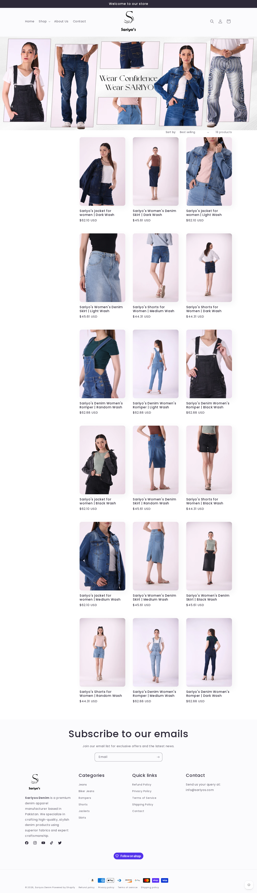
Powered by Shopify (63, 887)
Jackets (84, 811)
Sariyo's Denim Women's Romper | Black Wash (208, 405)
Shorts (83, 804)
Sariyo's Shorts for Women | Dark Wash (204, 309)
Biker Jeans (86, 791)
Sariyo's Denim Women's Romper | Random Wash (101, 405)
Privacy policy (106, 887)
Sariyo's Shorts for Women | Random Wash (101, 694)
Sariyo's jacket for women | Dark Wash (97, 213)
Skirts (82, 818)
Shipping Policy (142, 804)
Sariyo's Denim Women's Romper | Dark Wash (208, 694)
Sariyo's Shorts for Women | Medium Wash (153, 309)
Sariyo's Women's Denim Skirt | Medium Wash (154, 598)
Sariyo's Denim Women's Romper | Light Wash (154, 405)
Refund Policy (141, 784)
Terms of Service (144, 798)
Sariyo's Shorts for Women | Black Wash (204, 501)
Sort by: (171, 132)
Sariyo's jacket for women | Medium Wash (100, 598)
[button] (44, 21)
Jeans (83, 784)
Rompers (85, 798)
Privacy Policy (141, 791)
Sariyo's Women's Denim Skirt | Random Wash (154, 501)
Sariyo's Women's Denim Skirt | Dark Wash (154, 213)
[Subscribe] (158, 757)
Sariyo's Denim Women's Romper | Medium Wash (154, 694)
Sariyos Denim (43, 887)
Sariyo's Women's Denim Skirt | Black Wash (208, 598)
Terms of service (127, 887)
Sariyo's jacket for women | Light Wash (204, 213)
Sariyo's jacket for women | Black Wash (98, 501)
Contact (138, 811)
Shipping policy (150, 887)
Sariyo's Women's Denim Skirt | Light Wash (101, 309)
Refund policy (87, 887)
